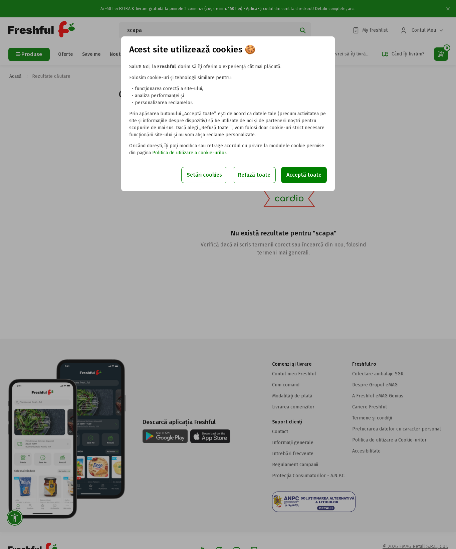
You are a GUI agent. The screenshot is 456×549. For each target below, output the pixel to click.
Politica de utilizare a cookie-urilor (189, 153)
